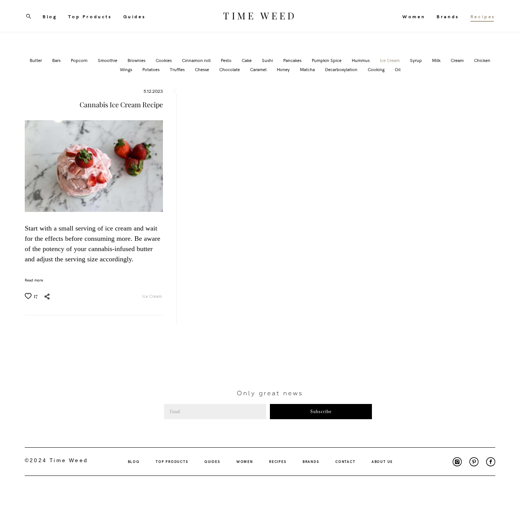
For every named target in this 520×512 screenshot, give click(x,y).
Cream (458, 60)
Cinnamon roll (197, 60)
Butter (36, 60)
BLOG (134, 461)
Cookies (164, 60)
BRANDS (311, 461)
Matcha (308, 69)
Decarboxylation (342, 69)
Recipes (483, 16)
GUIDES (212, 461)
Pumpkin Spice (327, 60)
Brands (448, 16)
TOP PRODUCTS (172, 461)
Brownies (137, 60)
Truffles (178, 69)
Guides (134, 16)
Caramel (259, 69)
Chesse (202, 69)
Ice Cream (390, 60)
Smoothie (108, 60)
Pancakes (293, 60)
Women (413, 16)
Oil (397, 69)
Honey (284, 69)
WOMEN (244, 461)
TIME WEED (260, 16)
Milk (437, 60)
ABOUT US (382, 461)
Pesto (227, 60)
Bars (57, 60)
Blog (50, 16)
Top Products (90, 16)
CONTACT (345, 461)
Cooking (377, 69)
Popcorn (80, 60)
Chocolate (230, 69)
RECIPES (278, 461)
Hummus (361, 60)
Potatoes (151, 69)
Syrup (416, 60)
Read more (34, 280)
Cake (247, 60)
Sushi (268, 60)
